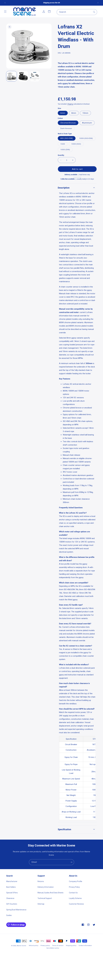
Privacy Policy (74, 887)
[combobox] (77, 12)
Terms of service (57, 945)
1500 (64, 144)
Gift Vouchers (11, 904)
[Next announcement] (98, 3)
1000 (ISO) (77, 144)
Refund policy (33, 945)
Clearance (10, 898)
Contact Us (73, 893)
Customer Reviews (76, 904)
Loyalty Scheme (75, 898)
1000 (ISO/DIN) (87, 139)
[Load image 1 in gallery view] (11, 76)
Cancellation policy (52, 948)
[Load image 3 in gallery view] (35, 76)
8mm (73, 113)
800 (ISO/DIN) (66, 138)
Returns (41, 881)
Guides (9, 915)
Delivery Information (46, 887)
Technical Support (45, 898)
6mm (62, 113)
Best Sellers (11, 887)
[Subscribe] (71, 862)
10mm (85, 113)
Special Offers (12, 893)
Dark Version (67, 129)
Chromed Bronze (68, 123)
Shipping (70, 104)
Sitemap (41, 904)
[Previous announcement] (5, 3)
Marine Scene (21, 945)
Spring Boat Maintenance (16, 910)
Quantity (61, 155)
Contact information (85, 945)
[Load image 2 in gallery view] (23, 76)
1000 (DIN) (66, 150)
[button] (5, 11)
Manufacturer (11, 881)
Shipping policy (71, 945)
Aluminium (87, 123)
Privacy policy (45, 945)
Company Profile (75, 881)
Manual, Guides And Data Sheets (50, 893)
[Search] (94, 12)
